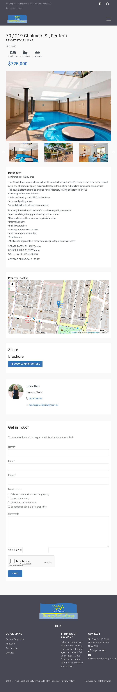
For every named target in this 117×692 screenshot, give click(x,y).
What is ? (15, 549)
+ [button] (12, 284)
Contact (10, 653)
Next (113, 152)
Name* (11, 447)
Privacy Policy (67, 681)
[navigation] (108, 19)
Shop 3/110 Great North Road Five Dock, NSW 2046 (99, 642)
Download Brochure (26, 364)
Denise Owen (33, 386)
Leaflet (74, 332)
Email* (11, 461)
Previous (3, 152)
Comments (13, 514)
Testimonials (12, 648)
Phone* (12, 475)
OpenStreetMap (93, 332)
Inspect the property (20, 498)
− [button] (12, 289)
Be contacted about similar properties (29, 507)
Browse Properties (15, 639)
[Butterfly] (58, 611)
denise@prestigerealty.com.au (43, 405)
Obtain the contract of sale (23, 502)
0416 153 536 (35, 398)
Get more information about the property (30, 494)
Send (15, 573)
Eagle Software (104, 681)
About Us (10, 643)
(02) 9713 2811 (17, 8)
